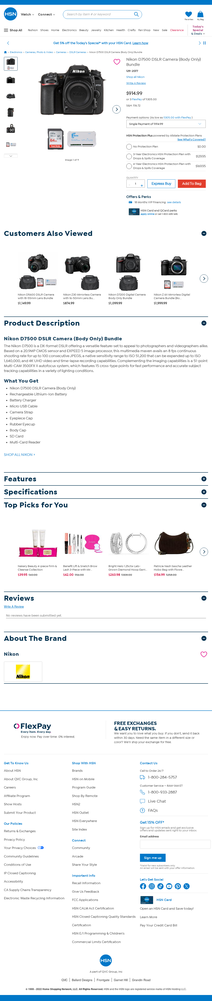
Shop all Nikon (135, 76)
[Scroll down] (11, 156)
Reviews (19, 598)
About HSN (12, 771)
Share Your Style (84, 865)
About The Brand (35, 638)
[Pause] (204, 43)
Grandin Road (141, 980)
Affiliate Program (17, 796)
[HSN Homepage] (5, 52)
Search (136, 14)
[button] (162, 16)
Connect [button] (45, 14)
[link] (200, 16)
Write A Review (136, 83)
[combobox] (101, 14)
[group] (135, 92)
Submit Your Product (20, 813)
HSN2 (76, 804)
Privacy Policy (14, 840)
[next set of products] (204, 278)
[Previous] (8, 43)
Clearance (177, 30)
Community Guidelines (21, 856)
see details (174, 202)
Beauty (83, 30)
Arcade (77, 856)
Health (120, 30)
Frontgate (103, 980)
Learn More (148, 917)
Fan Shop (144, 30)
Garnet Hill (121, 980)
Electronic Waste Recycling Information (34, 898)
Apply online (147, 214)
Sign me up (152, 858)
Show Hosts (13, 804)
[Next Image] (116, 109)
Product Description (42, 323)
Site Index (79, 829)
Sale (164, 30)
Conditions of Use (17, 865)
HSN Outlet (80, 813)
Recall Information (86, 883)
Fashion (33, 30)
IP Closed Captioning (20, 873)
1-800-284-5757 (162, 777)
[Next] (199, 43)
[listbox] (166, 124)
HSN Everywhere (84, 821)
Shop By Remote (85, 796)
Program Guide (83, 787)
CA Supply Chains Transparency (27, 890)
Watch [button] (26, 14)
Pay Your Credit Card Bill (158, 925)
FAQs (153, 810)
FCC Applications (85, 900)
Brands (77, 771)
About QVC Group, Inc (21, 779)
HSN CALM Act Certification (93, 908)
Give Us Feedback (85, 892)
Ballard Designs (82, 980)
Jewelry (96, 30)
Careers (10, 787)
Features (20, 479)
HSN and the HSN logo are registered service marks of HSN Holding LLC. (106, 989)
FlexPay (137, 99)
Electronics (69, 30)
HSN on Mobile (83, 779)
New (156, 30)
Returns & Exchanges (20, 831)
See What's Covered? (191, 139)
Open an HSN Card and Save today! (167, 908)
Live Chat (157, 801)
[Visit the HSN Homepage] (11, 20)
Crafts (132, 30)
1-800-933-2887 (162, 792)
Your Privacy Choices (20, 848)
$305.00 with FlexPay (177, 117)
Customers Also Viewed (48, 233)
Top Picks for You (36, 505)
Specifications (31, 492)
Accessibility (13, 881)
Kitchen (109, 30)
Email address (149, 836)
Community (81, 848)
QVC (64, 980)
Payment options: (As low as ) (159, 117)
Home (55, 30)
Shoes (44, 30)
